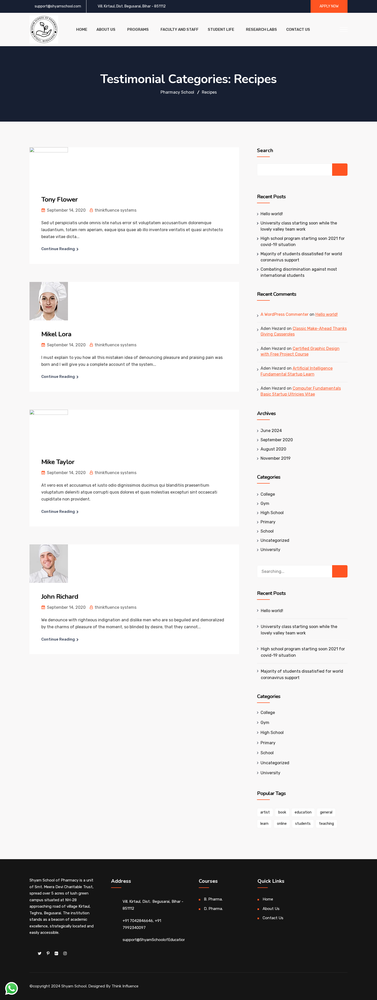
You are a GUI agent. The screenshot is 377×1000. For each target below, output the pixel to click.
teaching (326, 823)
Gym (265, 503)
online (282, 823)
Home (81, 29)
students (303, 823)
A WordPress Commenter (285, 314)
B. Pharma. (213, 899)
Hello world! (272, 213)
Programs (138, 29)
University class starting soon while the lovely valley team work (299, 629)
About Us (105, 29)
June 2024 (271, 430)
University (270, 549)
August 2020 (273, 449)
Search (265, 150)
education (303, 812)
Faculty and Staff (180, 29)
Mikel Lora (56, 334)
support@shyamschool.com (58, 6)
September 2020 (277, 439)
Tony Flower (59, 199)
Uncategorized (275, 540)
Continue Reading (58, 249)
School (267, 531)
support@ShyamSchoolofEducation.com (158, 939)
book (282, 812)
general (326, 812)
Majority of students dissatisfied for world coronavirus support (302, 674)
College (268, 494)
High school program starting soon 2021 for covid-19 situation (303, 652)
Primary (268, 521)
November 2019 (276, 458)
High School (272, 512)
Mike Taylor (57, 461)
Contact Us (298, 29)
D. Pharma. (213, 908)
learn (264, 823)
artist (265, 812)
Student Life (221, 29)
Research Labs (261, 29)
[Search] (340, 571)
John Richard (59, 596)
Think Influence (125, 986)
